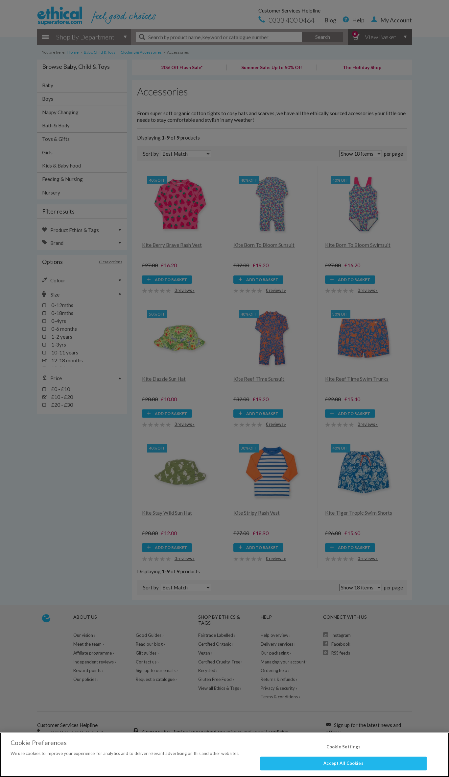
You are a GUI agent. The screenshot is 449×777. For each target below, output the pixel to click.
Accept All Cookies (343, 763)
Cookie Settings (343, 746)
